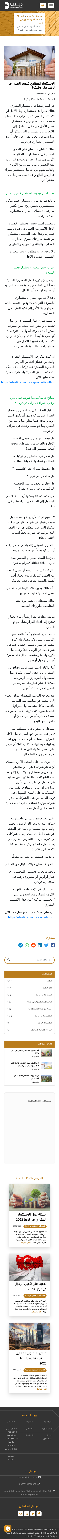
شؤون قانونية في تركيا (41, 1030)
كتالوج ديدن (11, 1429)
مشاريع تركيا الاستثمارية (40, 1009)
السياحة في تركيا (44, 995)
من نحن (29, 1429)
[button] (43, 5)
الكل (49, 981)
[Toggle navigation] (51, 5)
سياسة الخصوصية (48, 1537)
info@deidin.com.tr (27, 1478)
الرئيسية (48, 1422)
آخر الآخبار (47, 988)
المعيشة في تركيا (43, 1016)
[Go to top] (7, 1528)
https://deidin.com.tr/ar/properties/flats (28, 382)
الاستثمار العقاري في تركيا (39, 1002)
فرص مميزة (47, 1429)
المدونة (20, 16)
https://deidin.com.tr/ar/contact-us (31, 917)
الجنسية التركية (45, 1023)
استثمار (11, 1422)
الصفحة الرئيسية (35, 16)
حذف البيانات (31, 1537)
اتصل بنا (29, 1436)
